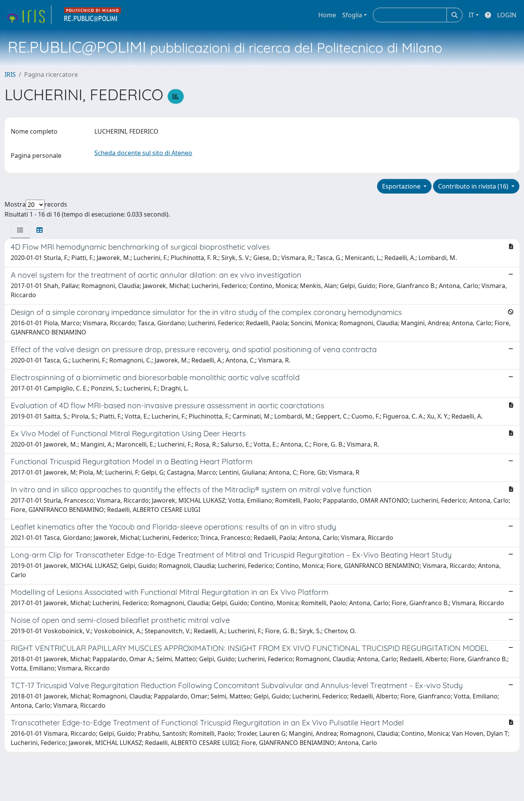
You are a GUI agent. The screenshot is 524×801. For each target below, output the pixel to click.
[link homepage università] (93, 15)
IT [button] (471, 15)
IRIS (10, 74)
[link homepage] (28, 15)
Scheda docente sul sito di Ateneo (143, 153)
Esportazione (402, 186)
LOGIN (506, 15)
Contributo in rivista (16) (474, 186)
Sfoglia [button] (352, 15)
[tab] (20, 230)
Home (327, 15)
